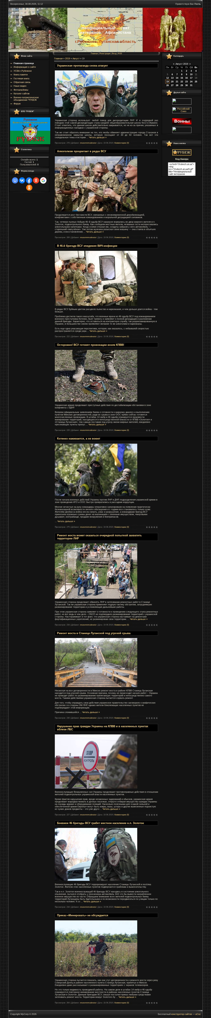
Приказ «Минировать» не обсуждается (82, 915)
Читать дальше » (98, 137)
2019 (67, 58)
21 (177, 81)
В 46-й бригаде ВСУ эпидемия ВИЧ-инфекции (87, 245)
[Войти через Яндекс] (36, 180)
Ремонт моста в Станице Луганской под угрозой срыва (93, 633)
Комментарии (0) (122, 143)
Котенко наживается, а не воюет (78, 438)
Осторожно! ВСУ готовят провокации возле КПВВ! (90, 344)
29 (182, 85)
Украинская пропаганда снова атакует (82, 65)
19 (167, 81)
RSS (120, 54)
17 (191, 78)
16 (186, 78)
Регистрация (105, 54)
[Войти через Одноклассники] (29, 188)
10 (191, 74)
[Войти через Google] (43, 180)
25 (196, 81)
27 (172, 85)
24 (191, 81)
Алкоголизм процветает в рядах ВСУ (81, 151)
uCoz (198, 1014)
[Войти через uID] (15, 180)
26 (167, 85)
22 (182, 81)
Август (76, 58)
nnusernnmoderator (88, 143)
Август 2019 (182, 64)
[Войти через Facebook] (29, 180)
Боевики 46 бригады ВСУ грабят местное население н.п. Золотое (100, 823)
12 (167, 78)
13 (172, 78)
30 (186, 85)
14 (177, 78)
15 (182, 78)
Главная (94, 54)
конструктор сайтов (181, 1014)
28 (177, 85)
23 (186, 81)
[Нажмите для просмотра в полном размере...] (96, 116)
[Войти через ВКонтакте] (22, 180)
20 (172, 81)
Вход (114, 54)
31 (191, 85)
